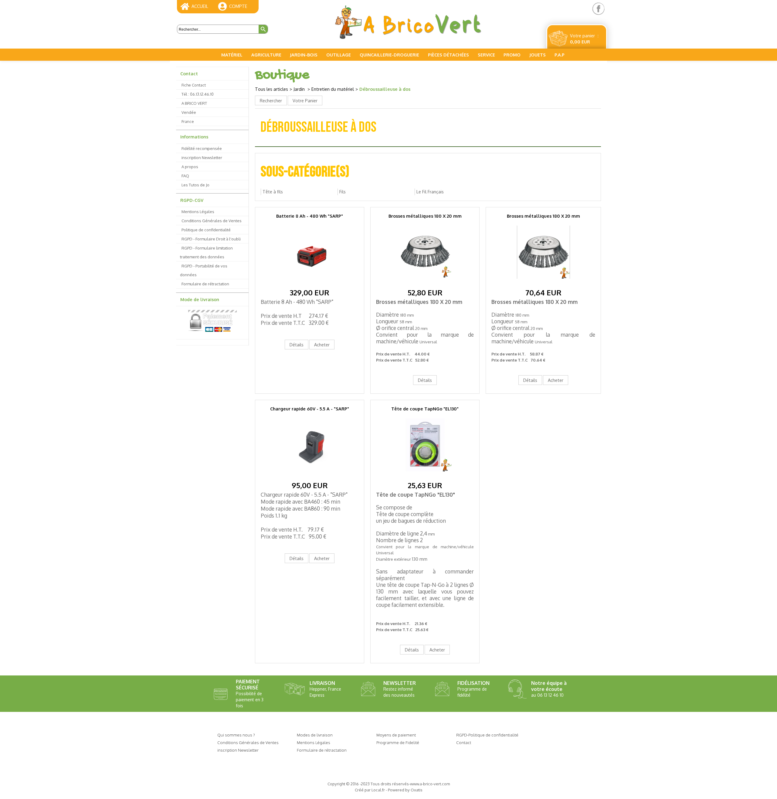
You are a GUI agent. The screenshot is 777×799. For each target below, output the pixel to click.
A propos (190, 166)
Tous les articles (271, 89)
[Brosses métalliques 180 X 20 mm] (425, 283)
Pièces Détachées (448, 54)
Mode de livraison (199, 299)
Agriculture (266, 54)
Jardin (299, 89)
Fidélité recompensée (202, 148)
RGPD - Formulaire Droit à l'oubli (211, 238)
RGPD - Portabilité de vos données (203, 270)
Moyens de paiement (396, 734)
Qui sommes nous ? (236, 734)
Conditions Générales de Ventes (212, 220)
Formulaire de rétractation (205, 283)
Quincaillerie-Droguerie (389, 54)
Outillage (338, 54)
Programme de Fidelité (397, 742)
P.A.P (560, 54)
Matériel (232, 54)
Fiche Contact (194, 84)
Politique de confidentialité (206, 229)
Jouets (537, 54)
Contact (189, 73)
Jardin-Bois (303, 54)
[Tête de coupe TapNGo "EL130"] (425, 476)
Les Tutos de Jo (195, 184)
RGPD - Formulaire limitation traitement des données (206, 252)
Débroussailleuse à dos (384, 89)
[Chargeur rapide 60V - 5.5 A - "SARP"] (309, 476)
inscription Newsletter (202, 157)
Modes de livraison (315, 734)
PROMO (512, 54)
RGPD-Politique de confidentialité (487, 734)
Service (486, 54)
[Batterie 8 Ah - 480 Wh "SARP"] (309, 283)
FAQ (185, 175)
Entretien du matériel (332, 89)
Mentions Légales (198, 211)
